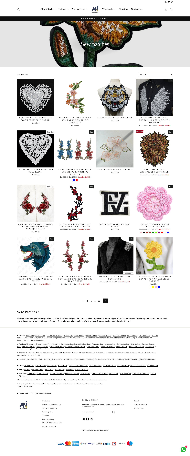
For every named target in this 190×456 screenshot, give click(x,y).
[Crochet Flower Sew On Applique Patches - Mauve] (165, 232)
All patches (30, 344)
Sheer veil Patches (57, 346)
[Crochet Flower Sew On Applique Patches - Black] (144, 232)
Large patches (110, 344)
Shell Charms (69, 384)
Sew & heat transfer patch (50, 349)
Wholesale (108, 8)
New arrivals (138, 408)
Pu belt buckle (137, 353)
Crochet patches (93, 346)
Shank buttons (132, 335)
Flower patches (97, 344)
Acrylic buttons (91, 335)
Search (136, 401)
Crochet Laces (41, 365)
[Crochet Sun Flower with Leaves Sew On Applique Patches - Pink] (156, 287)
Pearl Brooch (85, 373)
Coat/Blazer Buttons (75, 338)
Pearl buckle (87, 353)
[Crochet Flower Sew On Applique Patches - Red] (162, 232)
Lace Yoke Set (32, 359)
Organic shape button (54, 335)
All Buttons (30, 335)
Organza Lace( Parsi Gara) (78, 365)
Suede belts (49, 369)
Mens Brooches (125, 373)
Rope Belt (70, 369)
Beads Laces (52, 365)
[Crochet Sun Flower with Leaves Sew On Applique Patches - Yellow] (153, 287)
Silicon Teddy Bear (25, 386)
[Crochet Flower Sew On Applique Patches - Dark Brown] (147, 232)
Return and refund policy (51, 404)
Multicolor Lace (123, 365)
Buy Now (35, 113)
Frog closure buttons (139, 338)
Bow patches (135, 344)
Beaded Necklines (131, 359)
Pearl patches (22, 349)
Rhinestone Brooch (72, 373)
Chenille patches (67, 344)
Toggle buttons (144, 335)
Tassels (49, 384)
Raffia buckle (66, 353)
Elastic (33, 393)
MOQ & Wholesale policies (52, 423)
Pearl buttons (101, 338)
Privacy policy (47, 412)
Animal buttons (89, 338)
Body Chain (53, 380)
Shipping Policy (48, 419)
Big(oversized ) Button (43, 338)
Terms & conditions (49, 408)
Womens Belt (59, 369)
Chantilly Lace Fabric (138, 365)
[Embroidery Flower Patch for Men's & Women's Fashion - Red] (77, 180)
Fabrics (63, 8)
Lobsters (100, 384)
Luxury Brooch (42, 373)
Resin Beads (90, 384)
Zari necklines (57, 359)
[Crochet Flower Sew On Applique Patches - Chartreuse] (156, 232)
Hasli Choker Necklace (98, 380)
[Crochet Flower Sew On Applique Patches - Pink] (141, 232)
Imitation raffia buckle (122, 353)
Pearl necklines (100, 359)
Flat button (126, 338)
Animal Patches (121, 346)
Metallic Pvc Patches (136, 346)
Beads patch (149, 346)
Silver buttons (29, 340)
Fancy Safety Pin (74, 380)
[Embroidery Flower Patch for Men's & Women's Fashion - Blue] (74, 180)
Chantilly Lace (152, 365)
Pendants (85, 380)
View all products (140, 404)
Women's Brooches (57, 373)
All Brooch (31, 373)
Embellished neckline (147, 359)
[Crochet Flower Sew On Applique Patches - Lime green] (153, 232)
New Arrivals (79, 8)
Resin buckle (98, 353)
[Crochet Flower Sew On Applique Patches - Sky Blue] (168, 232)
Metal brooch (113, 373)
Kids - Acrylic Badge (99, 373)
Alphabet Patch (34, 349)
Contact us (136, 8)
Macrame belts (37, 369)
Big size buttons (105, 335)
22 (99, 301)
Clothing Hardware (44, 393)
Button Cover (40, 335)
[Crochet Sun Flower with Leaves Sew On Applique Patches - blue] (159, 287)
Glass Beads (80, 384)
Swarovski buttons (114, 338)
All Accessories (41, 380)
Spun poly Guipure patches (75, 346)
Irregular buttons (59, 338)
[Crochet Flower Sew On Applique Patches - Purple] (159, 232)
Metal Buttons (79, 335)
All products (47, 8)
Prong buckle (55, 353)
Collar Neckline (44, 359)
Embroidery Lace (109, 365)
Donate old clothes (49, 426)
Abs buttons (68, 335)
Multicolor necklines (86, 359)
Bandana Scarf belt (81, 369)
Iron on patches (42, 346)
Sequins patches (123, 344)
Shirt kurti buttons (119, 335)
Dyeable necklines (70, 359)
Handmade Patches (108, 346)
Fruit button (39, 340)
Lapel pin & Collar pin (140, 373)
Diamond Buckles (42, 353)
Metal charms (58, 384)
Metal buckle (77, 353)
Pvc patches (54, 344)
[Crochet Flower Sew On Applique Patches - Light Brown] (150, 232)
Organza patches (28, 346)
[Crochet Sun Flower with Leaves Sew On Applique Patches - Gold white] (150, 287)
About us (123, 8)
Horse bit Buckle (34, 355)
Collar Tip (62, 380)
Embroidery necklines (116, 359)
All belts (27, 369)
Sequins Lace (29, 365)
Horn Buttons (29, 338)
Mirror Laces (62, 365)
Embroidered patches (82, 344)
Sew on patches (42, 344)
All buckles (30, 353)
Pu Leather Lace (95, 365)
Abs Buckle (108, 353)
